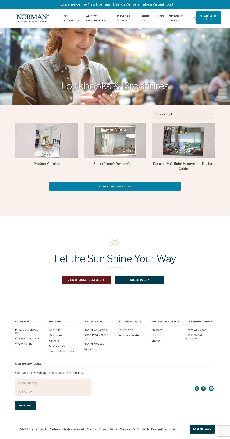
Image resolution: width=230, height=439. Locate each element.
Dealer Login (125, 329)
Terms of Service (120, 429)
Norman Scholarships (62, 351)
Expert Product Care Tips (95, 336)
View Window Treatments (86, 279)
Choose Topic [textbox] (164, 114)
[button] (195, 18)
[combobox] (183, 114)
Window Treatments (94, 18)
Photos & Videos (124, 18)
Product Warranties (95, 329)
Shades (156, 340)
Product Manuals (93, 343)
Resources (55, 335)
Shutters (157, 329)
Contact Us (90, 349)
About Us (146, 18)
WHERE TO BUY (210, 18)
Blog (160, 16)
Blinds (155, 335)
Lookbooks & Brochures (194, 336)
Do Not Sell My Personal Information (154, 429)
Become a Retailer (129, 335)
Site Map (92, 429)
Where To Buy (23, 343)
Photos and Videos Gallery (26, 331)
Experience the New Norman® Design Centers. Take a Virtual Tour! (117, 4)
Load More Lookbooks (115, 186)
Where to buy (139, 279)
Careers (54, 340)
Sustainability (57, 346)
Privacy (103, 429)
